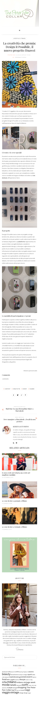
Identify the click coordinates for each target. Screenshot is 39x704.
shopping (21, 687)
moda (5, 684)
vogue (29, 693)
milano (11, 682)
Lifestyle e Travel (19, 38)
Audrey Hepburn (23, 672)
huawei (32, 389)
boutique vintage (22, 674)
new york (19, 685)
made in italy (29, 679)
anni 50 (14, 672)
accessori (5, 672)
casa (33, 674)
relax (29, 685)
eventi (25, 389)
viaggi (27, 690)
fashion (34, 677)
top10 (14, 690)
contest (7, 389)
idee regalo (11, 679)
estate (24, 677)
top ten (18, 690)
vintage (14, 692)
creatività (16, 389)
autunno (31, 672)
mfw (4, 682)
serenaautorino (20, 57)
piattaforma (21, 242)
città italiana (5, 677)
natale (13, 684)
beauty (6, 674)
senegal (15, 688)
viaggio (6, 692)
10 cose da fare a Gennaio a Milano (14, 527)
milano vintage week (26, 682)
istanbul (17, 679)
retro (33, 685)
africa (10, 672)
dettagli (18, 677)
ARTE (17, 672)
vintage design (23, 693)
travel (22, 690)
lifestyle (22, 679)
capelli (29, 674)
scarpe (9, 687)
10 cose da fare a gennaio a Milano (14, 501)
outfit (25, 684)
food (4, 679)
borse (16, 674)
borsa (12, 674)
